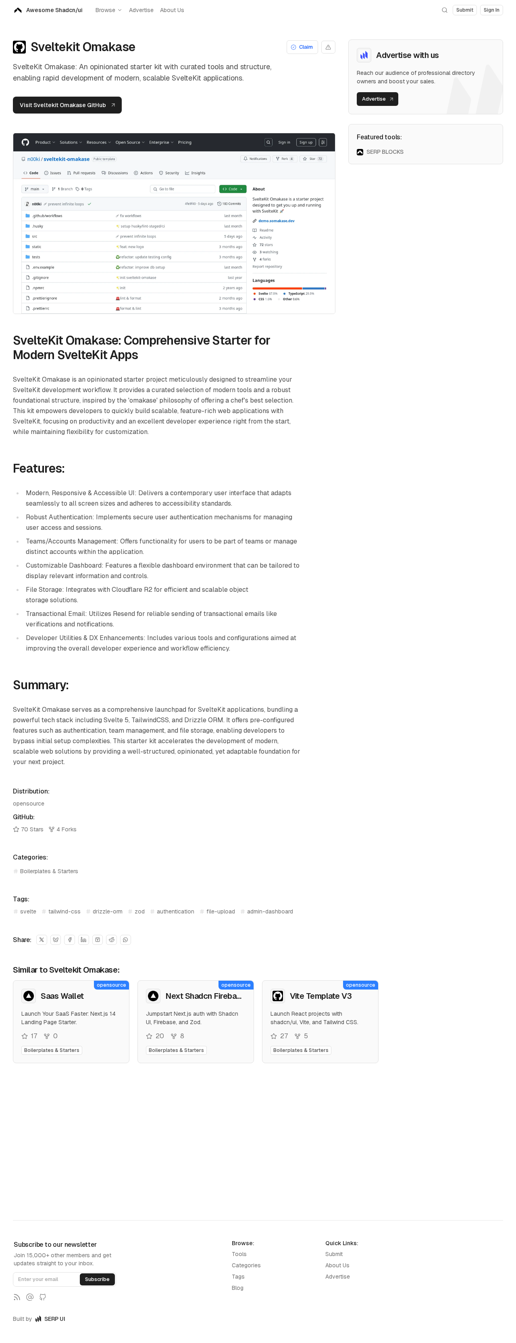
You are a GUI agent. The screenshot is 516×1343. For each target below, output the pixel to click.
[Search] (444, 10)
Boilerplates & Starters (49, 871)
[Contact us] (30, 1297)
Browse (105, 10)
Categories (246, 1265)
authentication (175, 911)
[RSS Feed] (17, 1297)
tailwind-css (64, 911)
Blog (237, 1287)
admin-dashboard (270, 911)
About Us (172, 10)
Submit (334, 1254)
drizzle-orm (108, 911)
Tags (238, 1276)
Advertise (141, 10)
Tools (239, 1254)
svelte (28, 911)
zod (140, 911)
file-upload (220, 911)
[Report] (328, 47)
